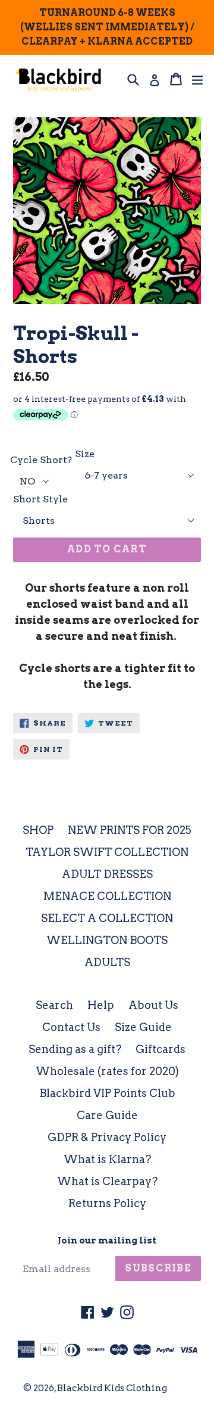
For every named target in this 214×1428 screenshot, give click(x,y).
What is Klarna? (107, 1159)
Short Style (40, 499)
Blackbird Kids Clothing (112, 1388)
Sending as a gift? (75, 1049)
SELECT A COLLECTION (107, 918)
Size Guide (143, 1027)
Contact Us (71, 1027)
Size (85, 454)
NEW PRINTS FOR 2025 (129, 830)
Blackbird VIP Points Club (107, 1093)
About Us (153, 1005)
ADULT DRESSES (107, 874)
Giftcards (160, 1049)
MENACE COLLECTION (107, 896)
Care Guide (107, 1115)
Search (54, 1005)
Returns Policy (107, 1203)
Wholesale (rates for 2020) (107, 1071)
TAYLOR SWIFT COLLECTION (107, 852)
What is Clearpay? (107, 1181)
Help (100, 1005)
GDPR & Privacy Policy (107, 1137)
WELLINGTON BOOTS (107, 940)
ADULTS (107, 962)
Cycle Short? (41, 459)
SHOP (38, 830)
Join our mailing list (107, 1240)
